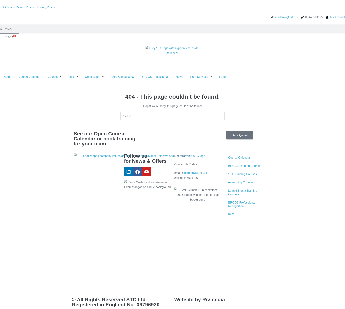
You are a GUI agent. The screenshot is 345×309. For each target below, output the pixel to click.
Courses (53, 76)
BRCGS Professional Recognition (241, 204)
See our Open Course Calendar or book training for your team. (104, 138)
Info (71, 76)
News (179, 76)
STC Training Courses (242, 174)
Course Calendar (29, 76)
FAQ (231, 214)
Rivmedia (213, 299)
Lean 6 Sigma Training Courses (242, 192)
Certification (92, 76)
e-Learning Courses (241, 182)
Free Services (199, 76)
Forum (223, 76)
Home (7, 76)
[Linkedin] (128, 171)
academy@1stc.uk (195, 172)
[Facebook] (137, 171)
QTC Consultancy (122, 76)
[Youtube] (146, 171)
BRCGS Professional (155, 76)
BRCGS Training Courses (244, 165)
